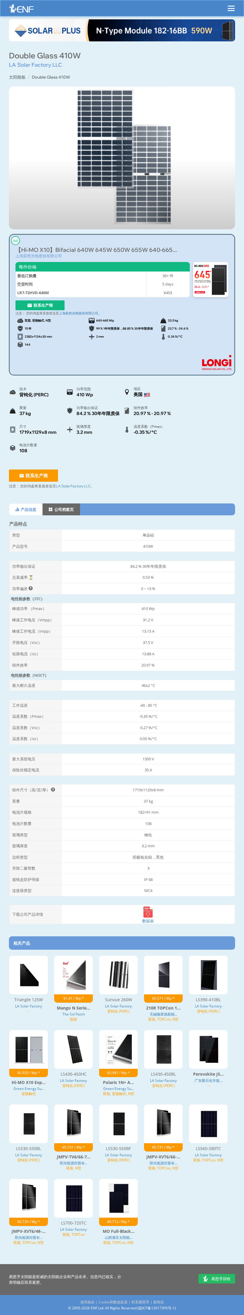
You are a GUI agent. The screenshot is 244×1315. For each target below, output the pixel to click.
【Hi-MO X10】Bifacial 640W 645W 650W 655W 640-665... (96, 250)
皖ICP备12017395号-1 (157, 1308)
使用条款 (87, 1302)
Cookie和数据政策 (113, 1302)
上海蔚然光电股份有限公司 (38, 255)
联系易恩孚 (140, 1302)
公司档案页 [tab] (64, 509)
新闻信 (158, 1302)
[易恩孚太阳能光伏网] (21, 10)
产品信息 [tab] (28, 509)
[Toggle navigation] (231, 5)
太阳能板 (17, 77)
